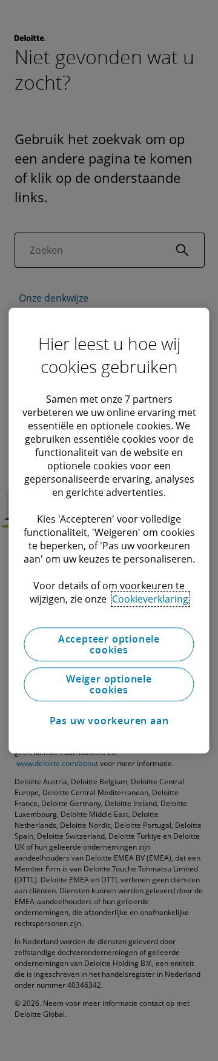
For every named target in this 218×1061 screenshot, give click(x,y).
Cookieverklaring (150, 599)
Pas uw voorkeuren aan (109, 720)
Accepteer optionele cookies (109, 644)
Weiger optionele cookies (109, 684)
